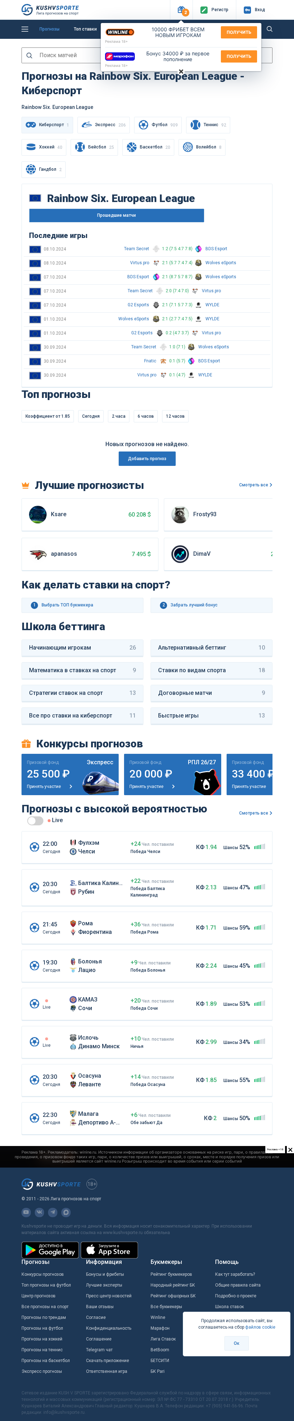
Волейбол (209, 147)
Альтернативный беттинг (211, 647)
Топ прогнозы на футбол (46, 1285)
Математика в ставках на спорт (82, 670)
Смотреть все (253, 484)
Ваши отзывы (100, 1306)
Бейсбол (101, 147)
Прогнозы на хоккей (42, 1339)
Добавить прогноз (147, 458)
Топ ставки (85, 29)
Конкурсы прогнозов (43, 1274)
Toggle (35, 820)
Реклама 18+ (116, 41)
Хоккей (50, 147)
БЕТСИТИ (160, 1360)
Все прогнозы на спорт (45, 1306)
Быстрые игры (211, 715)
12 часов (175, 416)
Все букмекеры (166, 1306)
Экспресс (110, 125)
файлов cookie (260, 1327)
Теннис (215, 125)
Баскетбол (155, 147)
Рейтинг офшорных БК (173, 1295)
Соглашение (99, 1339)
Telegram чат (99, 1349)
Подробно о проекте (235, 1295)
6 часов (146, 416)
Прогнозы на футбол (42, 1328)
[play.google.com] (50, 1250)
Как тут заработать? (235, 1274)
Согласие (96, 1317)
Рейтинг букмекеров (171, 1274)
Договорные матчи (211, 692)
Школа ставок (229, 1306)
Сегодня (91, 416)
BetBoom (160, 1349)
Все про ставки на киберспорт (82, 715)
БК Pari (158, 1371)
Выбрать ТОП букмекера (63, 605)
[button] (181, 10)
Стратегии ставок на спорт (82, 692)
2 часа (118, 416)
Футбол (165, 125)
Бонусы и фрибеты (105, 1274)
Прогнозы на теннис (42, 1349)
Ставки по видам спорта (211, 670)
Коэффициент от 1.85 (47, 416)
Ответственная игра (106, 1371)
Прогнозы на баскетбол (46, 1360)
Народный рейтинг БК (173, 1285)
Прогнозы (49, 29)
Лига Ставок (163, 1339)
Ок (237, 1343)
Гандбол (50, 169)
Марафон (160, 1328)
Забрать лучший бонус (190, 605)
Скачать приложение (107, 1360)
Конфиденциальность (108, 1328)
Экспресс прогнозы (42, 1371)
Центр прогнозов (39, 1295)
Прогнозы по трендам (44, 1317)
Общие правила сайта (238, 1285)
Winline (158, 1317)
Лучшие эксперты (104, 1285)
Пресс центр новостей (109, 1295)
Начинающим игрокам (82, 647)
